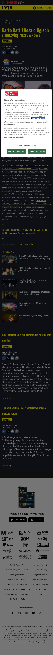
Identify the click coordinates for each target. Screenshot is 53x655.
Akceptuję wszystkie (37, 151)
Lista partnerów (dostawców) (14, 137)
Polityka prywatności (38, 118)
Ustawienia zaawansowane (26, 145)
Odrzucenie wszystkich (16, 151)
